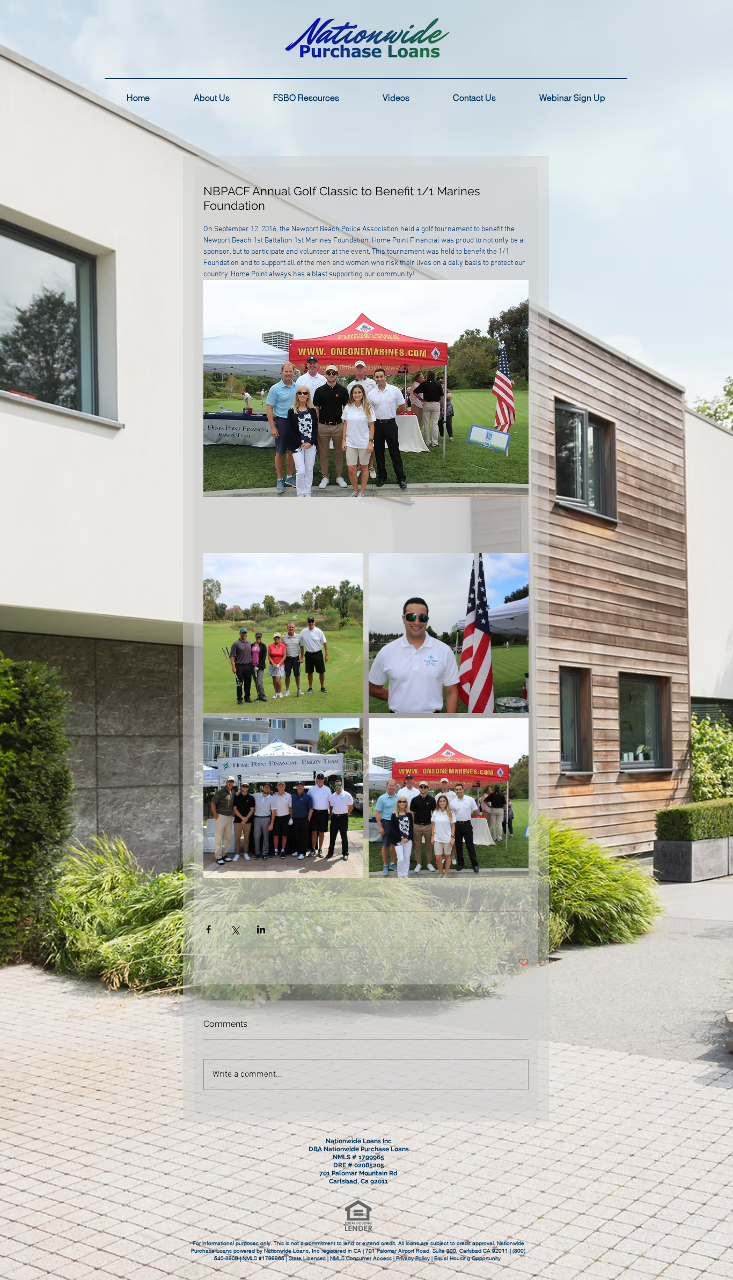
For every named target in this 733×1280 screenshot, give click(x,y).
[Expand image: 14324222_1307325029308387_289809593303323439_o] (283, 798)
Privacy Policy (412, 1258)
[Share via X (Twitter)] (235, 929)
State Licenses (306, 1258)
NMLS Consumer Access (360, 1258)
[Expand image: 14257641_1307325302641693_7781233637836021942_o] (283, 633)
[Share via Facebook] (208, 929)
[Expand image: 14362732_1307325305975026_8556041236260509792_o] (449, 798)
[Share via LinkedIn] (261, 929)
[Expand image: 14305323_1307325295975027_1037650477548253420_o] (449, 633)
